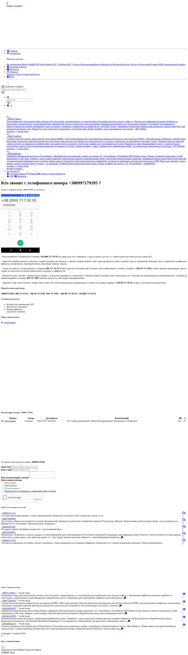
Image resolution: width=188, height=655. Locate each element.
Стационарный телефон (174, 64)
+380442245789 (8, 616)
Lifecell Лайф (27, 64)
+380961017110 (8, 513)
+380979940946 (8, 519)
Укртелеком (144, 64)
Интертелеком (87, 64)
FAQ (12, 176)
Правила (11, 74)
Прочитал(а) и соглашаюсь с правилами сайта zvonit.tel (30, 491)
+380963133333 (8, 540)
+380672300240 (8, 600)
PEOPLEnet (38, 64)
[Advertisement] (96, 28)
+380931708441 (8, 593)
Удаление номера (17, 174)
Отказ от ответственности (27, 74)
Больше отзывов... (15, 168)
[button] (8, 97)
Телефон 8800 (156, 64)
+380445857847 (8, 527)
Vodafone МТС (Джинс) (69, 64)
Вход (12, 652)
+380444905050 (8, 608)
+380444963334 (8, 624)
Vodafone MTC (51, 64)
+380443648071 (8, 532)
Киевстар (98, 64)
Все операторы (14, 64)
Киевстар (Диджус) (130, 64)
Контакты (22, 176)
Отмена (5, 652)
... (120, 537)
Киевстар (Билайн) (112, 64)
